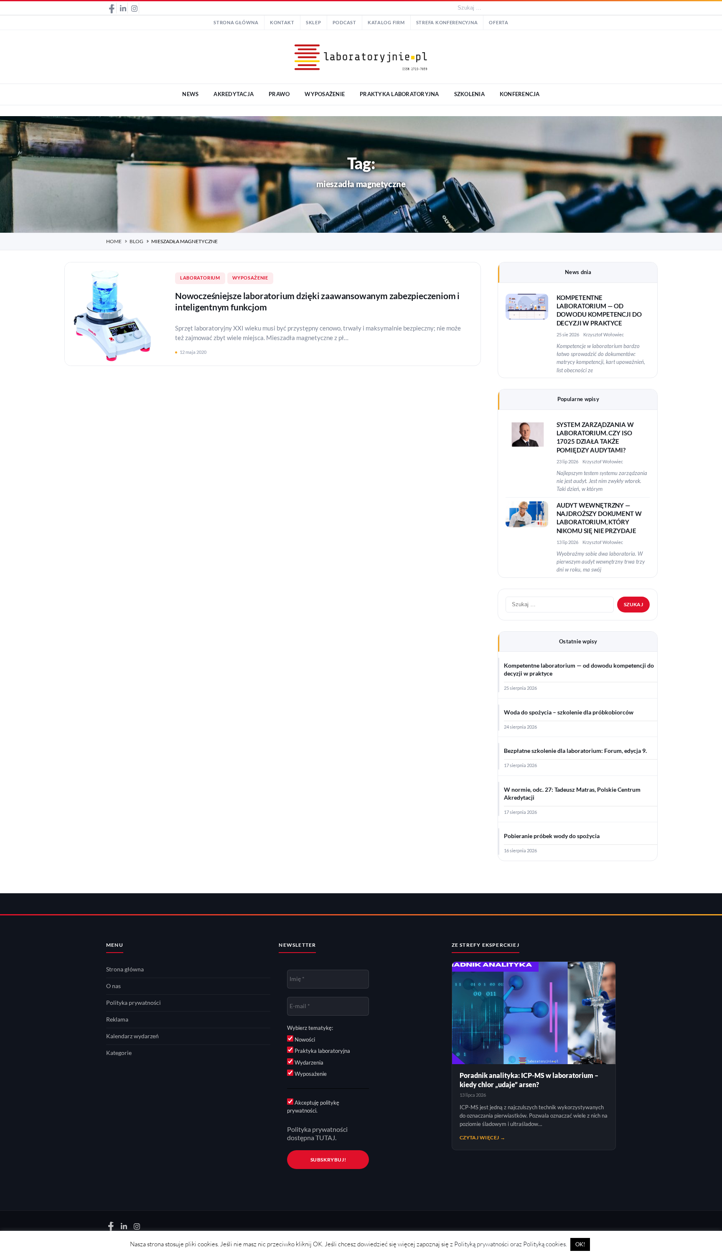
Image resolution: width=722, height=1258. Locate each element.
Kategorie (119, 1053)
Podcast (344, 22)
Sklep (313, 22)
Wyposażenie (250, 277)
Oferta (498, 22)
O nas (113, 986)
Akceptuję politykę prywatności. (313, 1106)
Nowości (304, 1039)
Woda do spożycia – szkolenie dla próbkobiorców (568, 712)
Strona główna (236, 22)
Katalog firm (386, 22)
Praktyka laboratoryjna (321, 1050)
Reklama (117, 1019)
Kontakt (282, 22)
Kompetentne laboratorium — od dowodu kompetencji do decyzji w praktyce (579, 669)
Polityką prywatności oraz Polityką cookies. (510, 1244)
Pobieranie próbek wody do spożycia (552, 836)
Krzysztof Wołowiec (603, 334)
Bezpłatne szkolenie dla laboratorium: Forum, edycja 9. (575, 750)
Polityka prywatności (133, 1002)
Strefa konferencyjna (447, 22)
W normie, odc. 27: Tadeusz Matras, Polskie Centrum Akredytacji (572, 793)
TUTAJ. (325, 1137)
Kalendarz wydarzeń (132, 1036)
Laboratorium (200, 277)
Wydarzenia (308, 1062)
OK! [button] (580, 1244)
